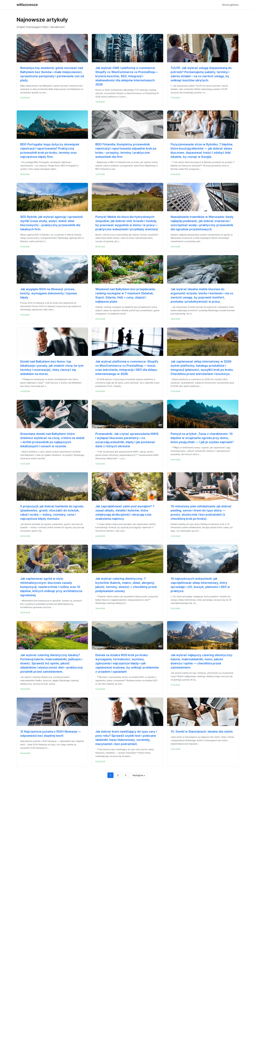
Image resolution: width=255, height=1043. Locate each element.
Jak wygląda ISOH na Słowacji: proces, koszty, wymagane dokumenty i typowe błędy (48, 293)
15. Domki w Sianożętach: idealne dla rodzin (202, 731)
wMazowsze (27, 5)
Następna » (139, 775)
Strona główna (230, 4)
